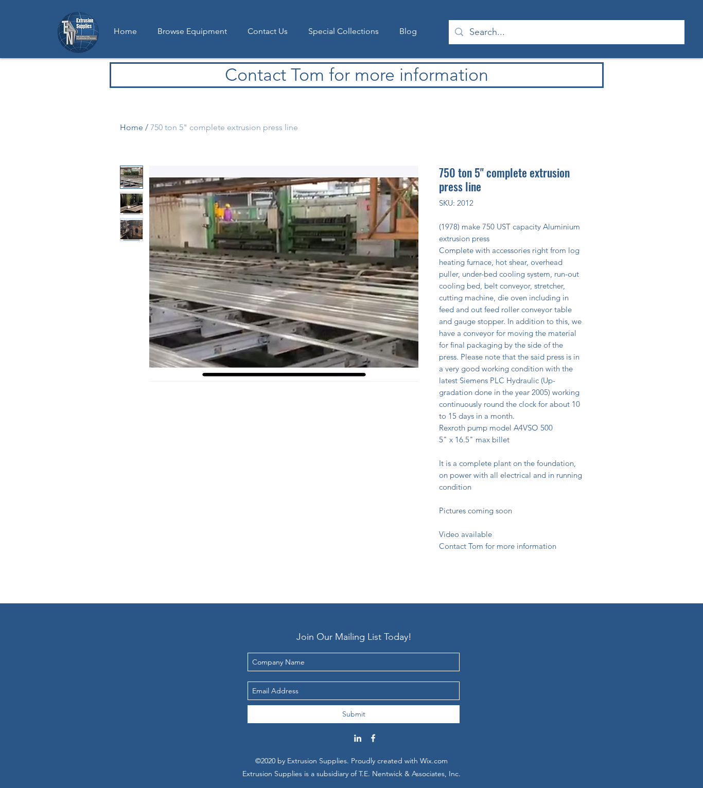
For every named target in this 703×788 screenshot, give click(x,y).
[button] (343, 31)
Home (131, 127)
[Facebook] (373, 738)
